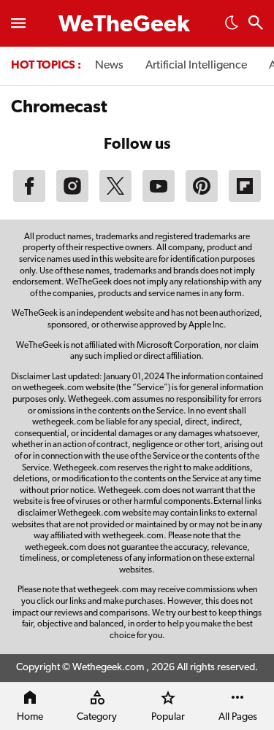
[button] (231, 27)
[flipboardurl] (245, 199)
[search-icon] (255, 24)
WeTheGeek (124, 25)
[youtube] (158, 199)
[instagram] (72, 199)
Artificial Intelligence (196, 65)
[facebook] (29, 199)
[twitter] (115, 199)
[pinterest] (202, 199)
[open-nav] (18, 23)
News (109, 65)
